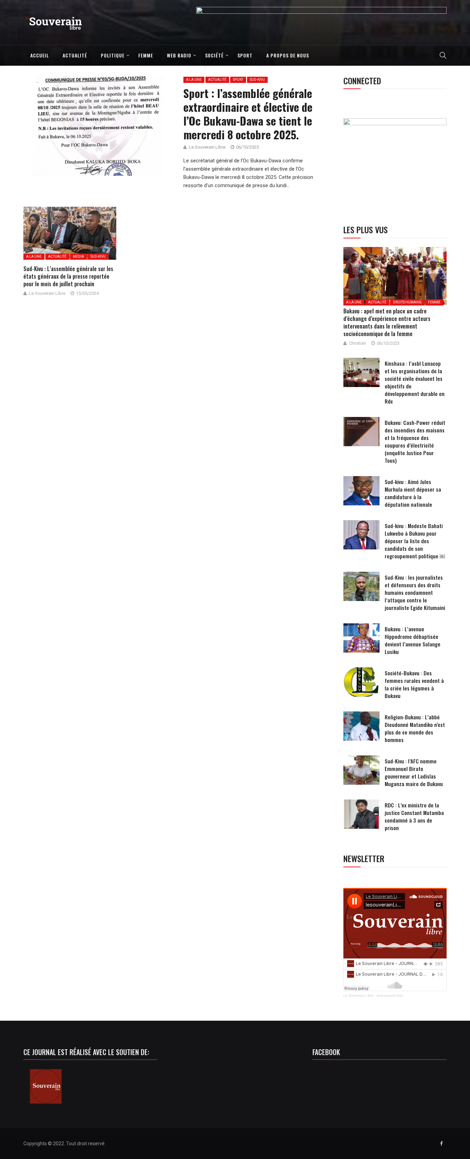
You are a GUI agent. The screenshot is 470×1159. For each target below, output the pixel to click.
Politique (113, 55)
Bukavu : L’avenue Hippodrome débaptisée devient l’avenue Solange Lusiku (412, 640)
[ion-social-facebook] (441, 1143)
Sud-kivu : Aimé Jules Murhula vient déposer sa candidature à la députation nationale (413, 493)
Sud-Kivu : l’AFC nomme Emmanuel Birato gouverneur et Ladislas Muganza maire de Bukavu (414, 772)
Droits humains (407, 302)
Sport (245, 55)
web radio (179, 55)
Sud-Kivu (257, 80)
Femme (145, 55)
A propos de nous (287, 55)
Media (78, 256)
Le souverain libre (207, 147)
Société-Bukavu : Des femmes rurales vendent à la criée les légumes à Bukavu (414, 684)
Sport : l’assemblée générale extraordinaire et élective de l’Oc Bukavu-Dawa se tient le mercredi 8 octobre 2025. (247, 113)
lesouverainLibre (390, 995)
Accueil (39, 55)
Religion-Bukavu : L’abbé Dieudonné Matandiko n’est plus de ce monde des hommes (415, 728)
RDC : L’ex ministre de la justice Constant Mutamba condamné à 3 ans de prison (414, 816)
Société (214, 55)
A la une (194, 80)
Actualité (75, 55)
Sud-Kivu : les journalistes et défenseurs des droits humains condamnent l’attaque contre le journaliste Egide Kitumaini (415, 592)
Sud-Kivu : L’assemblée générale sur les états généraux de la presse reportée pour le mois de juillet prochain (68, 276)
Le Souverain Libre (358, 995)
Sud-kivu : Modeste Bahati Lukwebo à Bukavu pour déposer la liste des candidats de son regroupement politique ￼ (415, 541)
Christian (357, 343)
